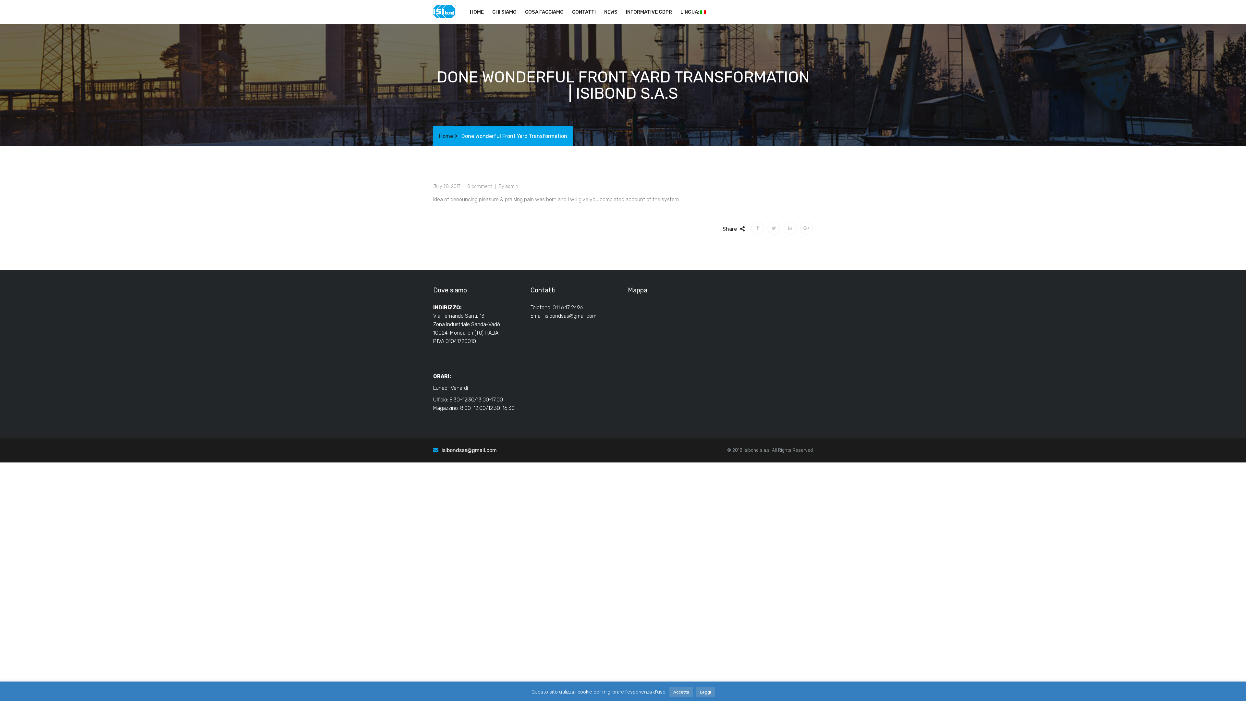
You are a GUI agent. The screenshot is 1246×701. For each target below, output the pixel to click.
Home (477, 12)
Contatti (584, 12)
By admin (508, 186)
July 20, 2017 (446, 186)
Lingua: (690, 12)
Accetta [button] (681, 692)
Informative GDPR (649, 12)
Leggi (705, 692)
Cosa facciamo (544, 12)
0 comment (479, 186)
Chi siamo (504, 12)
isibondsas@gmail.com (570, 316)
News (610, 12)
